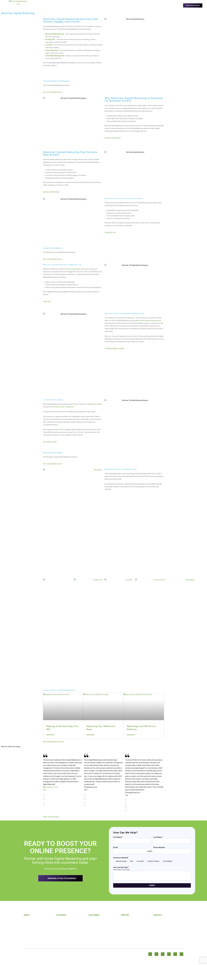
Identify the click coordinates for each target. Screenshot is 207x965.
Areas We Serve (133, 8)
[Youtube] (175, 954)
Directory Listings (31, 934)
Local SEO (60, 429)
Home (59, 8)
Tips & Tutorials (116, 8)
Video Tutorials (127, 927)
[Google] (181, 954)
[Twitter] (163, 954)
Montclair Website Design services (149, 320)
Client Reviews (29, 931)
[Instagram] (156, 954)
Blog (123, 924)
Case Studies (101, 8)
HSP (44, 790)
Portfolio (89, 8)
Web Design (60, 927)
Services (77, 8)
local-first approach (73, 269)
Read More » (50, 735)
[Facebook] (150, 954)
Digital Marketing (63, 920)
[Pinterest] (169, 954)
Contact (27, 924)
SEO (116, 203)
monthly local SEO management (63, 407)
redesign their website (94, 404)
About (66, 8)
